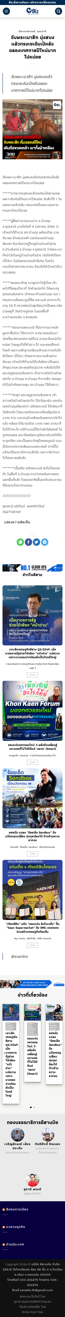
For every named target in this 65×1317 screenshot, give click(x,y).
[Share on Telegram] (44, 542)
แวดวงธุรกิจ (15, 1227)
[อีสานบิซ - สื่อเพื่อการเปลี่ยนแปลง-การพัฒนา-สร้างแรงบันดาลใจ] (32, 11)
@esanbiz (19, 956)
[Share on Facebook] (28, 542)
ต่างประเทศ (15, 1244)
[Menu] (6, 11)
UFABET (15, 1157)
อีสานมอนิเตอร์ (27, 31)
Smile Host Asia (32, 1311)
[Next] (60, 1053)
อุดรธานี (41, 31)
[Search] (58, 11)
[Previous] (4, 1053)
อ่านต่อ (33, 674)
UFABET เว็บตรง (13, 1161)
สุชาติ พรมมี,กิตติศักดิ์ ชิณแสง (32, 1301)
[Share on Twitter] (36, 542)
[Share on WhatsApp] (20, 542)
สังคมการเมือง (17, 1209)
